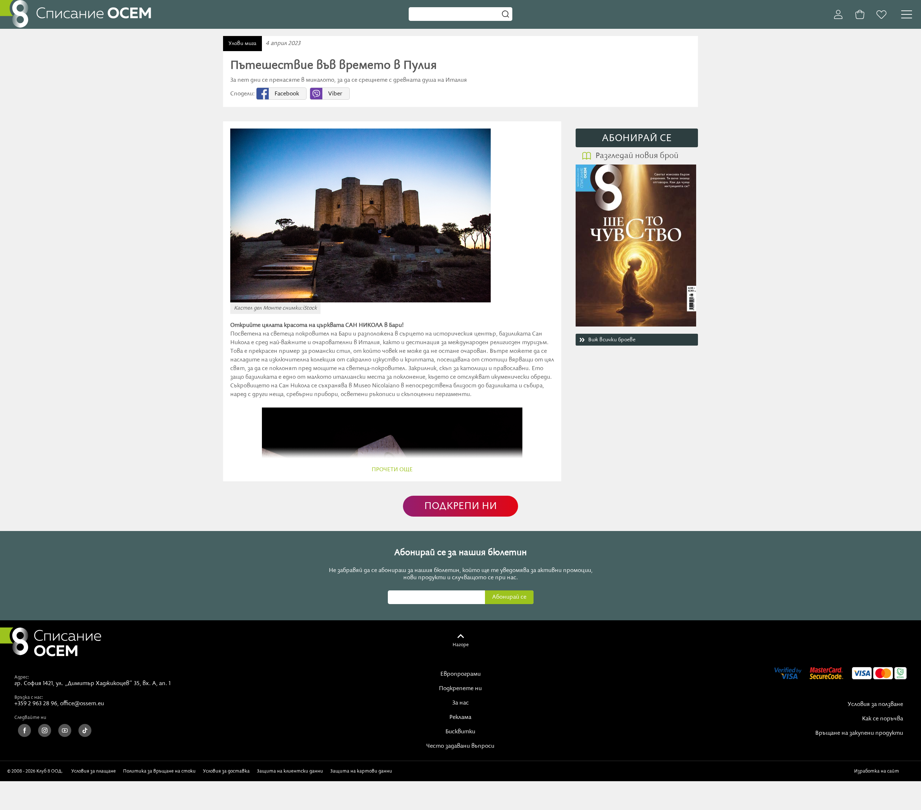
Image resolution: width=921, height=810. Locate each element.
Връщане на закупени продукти (859, 733)
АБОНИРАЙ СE (637, 138)
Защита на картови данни (361, 771)
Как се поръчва (882, 719)
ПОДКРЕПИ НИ (460, 506)
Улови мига (242, 43)
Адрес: (21, 677)
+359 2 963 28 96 (35, 703)
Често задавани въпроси (460, 746)
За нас (460, 703)
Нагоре (461, 645)
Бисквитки (460, 731)
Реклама (460, 717)
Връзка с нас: (28, 697)
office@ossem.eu (82, 703)
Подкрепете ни (460, 688)
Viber (335, 94)
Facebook (287, 94)
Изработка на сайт (878, 771)
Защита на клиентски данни (290, 771)
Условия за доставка (226, 771)
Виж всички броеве (611, 340)
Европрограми (460, 674)
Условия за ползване (875, 704)
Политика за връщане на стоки (159, 771)
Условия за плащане (93, 771)
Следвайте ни (30, 717)
